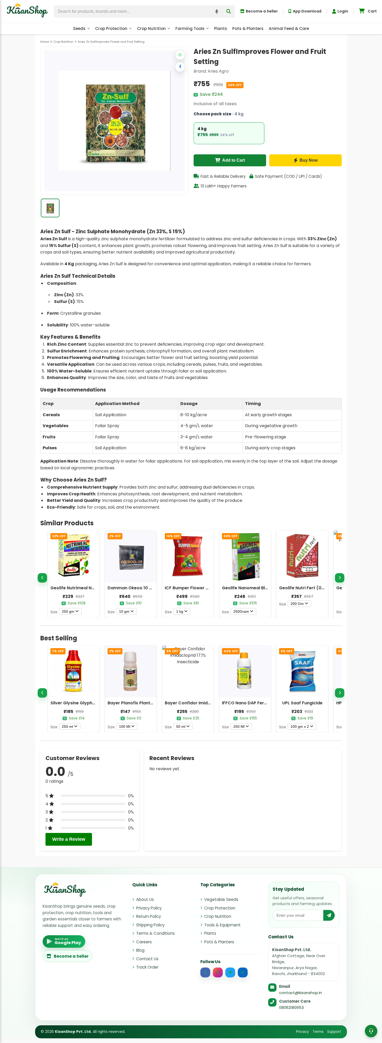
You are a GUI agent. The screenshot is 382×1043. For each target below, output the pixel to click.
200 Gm (297, 604)
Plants (220, 28)
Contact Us (147, 959)
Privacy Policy (149, 908)
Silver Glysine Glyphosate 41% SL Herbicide (95, 703)
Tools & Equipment (222, 925)
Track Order (147, 967)
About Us (145, 899)
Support (334, 1031)
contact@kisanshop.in (300, 992)
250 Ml (239, 726)
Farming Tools (190, 28)
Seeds (79, 28)
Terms (318, 1031)
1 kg (179, 611)
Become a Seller (262, 11)
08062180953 (291, 1007)
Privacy (302, 1031)
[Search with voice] (216, 11)
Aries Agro (218, 71)
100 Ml (124, 726)
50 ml (180, 726)
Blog (140, 950)
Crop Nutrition (151, 28)
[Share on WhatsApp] (180, 55)
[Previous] (42, 578)
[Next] (339, 578)
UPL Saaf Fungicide (302, 703)
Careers (144, 942)
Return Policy (148, 916)
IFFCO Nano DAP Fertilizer (249, 703)
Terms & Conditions (155, 933)
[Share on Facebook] (180, 67)
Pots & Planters (248, 28)
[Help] (371, 1031)
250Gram (241, 611)
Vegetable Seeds (221, 899)
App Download (307, 11)
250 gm (68, 611)
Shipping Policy (150, 925)
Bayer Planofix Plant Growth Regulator (148, 703)
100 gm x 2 (300, 726)
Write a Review (68, 839)
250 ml (67, 726)
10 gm (124, 611)
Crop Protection (111, 28)
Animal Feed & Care (289, 28)
